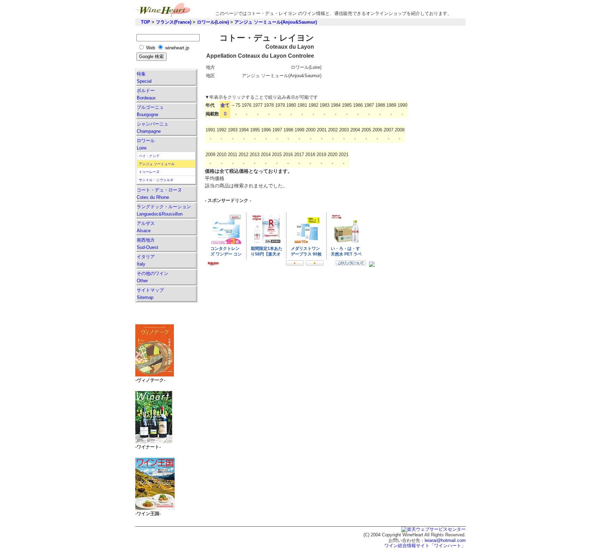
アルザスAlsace (146, 227)
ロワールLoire (146, 144)
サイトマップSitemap (150, 293)
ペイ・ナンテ (149, 156)
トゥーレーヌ (149, 172)
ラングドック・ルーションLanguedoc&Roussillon (164, 210)
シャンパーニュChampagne (152, 127)
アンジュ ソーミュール (157, 164)
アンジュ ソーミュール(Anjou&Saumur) (275, 22)
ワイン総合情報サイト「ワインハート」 (425, 545)
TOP (145, 22)
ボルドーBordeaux (146, 94)
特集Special (144, 77)
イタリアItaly (146, 260)
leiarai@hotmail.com (445, 540)
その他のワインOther (152, 277)
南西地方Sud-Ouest (147, 243)
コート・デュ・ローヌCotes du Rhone (159, 193)
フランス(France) (173, 22)
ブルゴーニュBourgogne (150, 111)
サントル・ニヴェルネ (156, 180)
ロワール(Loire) (213, 22)
